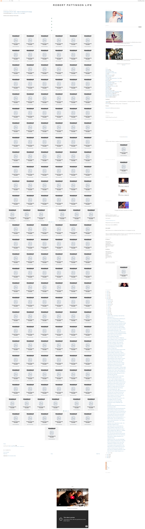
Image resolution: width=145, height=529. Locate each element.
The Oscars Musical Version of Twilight (113, 320)
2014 (108, 294)
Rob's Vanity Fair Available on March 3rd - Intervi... (115, 343)
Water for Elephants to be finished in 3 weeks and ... (116, 395)
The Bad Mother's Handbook (110, 92)
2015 (108, 292)
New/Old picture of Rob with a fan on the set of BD (115, 364)
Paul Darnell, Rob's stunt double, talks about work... (115, 392)
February (109, 314)
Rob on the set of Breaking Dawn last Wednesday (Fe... (116, 318)
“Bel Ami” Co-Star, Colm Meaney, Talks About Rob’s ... (116, 315)
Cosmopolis (107, 79)
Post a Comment (6, 452)
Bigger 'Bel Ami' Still (110, 421)
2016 (108, 291)
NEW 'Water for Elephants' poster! (113, 424)
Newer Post (5, 453)
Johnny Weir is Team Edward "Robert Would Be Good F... (116, 390)
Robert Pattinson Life (72, 5)
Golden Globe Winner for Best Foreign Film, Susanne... (116, 358)
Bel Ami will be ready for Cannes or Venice (114, 377)
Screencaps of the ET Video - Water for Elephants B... (116, 370)
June (108, 308)
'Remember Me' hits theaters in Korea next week (115, 393)
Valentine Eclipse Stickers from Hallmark (114, 396)
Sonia (107, 469)
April (108, 311)
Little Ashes (107, 88)
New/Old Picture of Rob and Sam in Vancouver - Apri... (116, 383)
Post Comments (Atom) (12, 455)
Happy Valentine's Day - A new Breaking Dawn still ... (116, 384)
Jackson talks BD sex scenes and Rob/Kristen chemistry (116, 333)
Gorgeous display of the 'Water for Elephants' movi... (116, 380)
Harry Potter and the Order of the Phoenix (112, 91)
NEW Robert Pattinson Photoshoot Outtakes (114, 431)
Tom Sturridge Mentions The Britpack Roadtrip (115, 346)
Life (106, 73)
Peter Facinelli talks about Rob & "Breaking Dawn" (115, 326)
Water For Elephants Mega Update (113, 336)
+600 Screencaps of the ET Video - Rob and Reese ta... (116, 371)
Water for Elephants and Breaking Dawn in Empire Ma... (116, 440)
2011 (108, 298)
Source (4, 443)
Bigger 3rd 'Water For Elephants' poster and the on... (116, 409)
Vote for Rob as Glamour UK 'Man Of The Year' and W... (116, 412)
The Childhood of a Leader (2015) (111, 72)
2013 (108, 295)
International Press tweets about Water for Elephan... (116, 362)
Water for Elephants (109, 82)
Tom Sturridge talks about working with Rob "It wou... (116, 445)
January (109, 452)
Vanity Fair (107, 97)
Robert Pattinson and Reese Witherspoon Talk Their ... (116, 373)
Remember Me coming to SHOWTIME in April (114, 402)
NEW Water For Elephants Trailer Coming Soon (115, 342)
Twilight (107, 87)
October (109, 302)
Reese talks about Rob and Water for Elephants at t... (116, 321)
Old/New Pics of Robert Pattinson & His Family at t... (116, 386)
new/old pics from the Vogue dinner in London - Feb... (116, 423)
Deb (106, 463)
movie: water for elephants (14, 446)
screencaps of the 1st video (17, 13)
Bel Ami (107, 80)
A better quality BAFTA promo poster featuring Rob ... (116, 414)
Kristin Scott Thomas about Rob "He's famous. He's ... (116, 398)
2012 (108, 297)
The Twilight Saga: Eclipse (110, 83)
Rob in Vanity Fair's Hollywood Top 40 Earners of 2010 (116, 449)
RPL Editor (107, 467)
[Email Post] (16, 445)
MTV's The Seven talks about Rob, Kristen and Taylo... (116, 433)
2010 (108, 454)
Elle (106, 465)
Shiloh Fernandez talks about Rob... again (114, 330)
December (109, 299)
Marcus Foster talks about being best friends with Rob (116, 349)
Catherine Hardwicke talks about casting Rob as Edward (116, 323)
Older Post (98, 453)
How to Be (107, 89)
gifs (24, 13)
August (109, 305)
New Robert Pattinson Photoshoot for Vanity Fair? (115, 415)
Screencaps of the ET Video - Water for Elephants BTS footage (17, 11)
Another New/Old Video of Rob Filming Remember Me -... (116, 408)
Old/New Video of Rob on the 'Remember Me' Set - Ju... (116, 417)
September (109, 304)
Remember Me (108, 108)
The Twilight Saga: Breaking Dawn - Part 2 (112, 78)
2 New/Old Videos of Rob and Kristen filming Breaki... (116, 355)
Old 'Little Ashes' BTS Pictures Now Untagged (115, 345)
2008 (108, 457)
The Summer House (109, 90)
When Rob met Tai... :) (111, 317)
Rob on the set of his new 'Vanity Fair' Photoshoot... (115, 340)
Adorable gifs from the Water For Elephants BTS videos (116, 368)
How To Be (107, 103)
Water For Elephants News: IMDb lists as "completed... (116, 430)
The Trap (107, 69)
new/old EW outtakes (110, 437)
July (108, 307)
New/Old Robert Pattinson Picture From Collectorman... (116, 434)
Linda (107, 466)
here (12, 13)
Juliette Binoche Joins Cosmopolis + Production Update (116, 367)
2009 (108, 456)
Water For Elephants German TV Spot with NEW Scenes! (116, 339)
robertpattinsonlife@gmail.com (110, 220)
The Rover (107, 77)
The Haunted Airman (109, 93)
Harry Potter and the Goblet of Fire (111, 94)
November (109, 301)
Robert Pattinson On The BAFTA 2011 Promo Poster (116, 446)
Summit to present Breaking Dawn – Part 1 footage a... (116, 420)
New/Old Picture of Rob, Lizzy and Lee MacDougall (115, 439)
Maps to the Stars (108, 76)
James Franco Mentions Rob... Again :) (113, 389)
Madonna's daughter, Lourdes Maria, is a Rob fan (115, 352)
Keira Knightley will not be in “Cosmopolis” (114, 399)
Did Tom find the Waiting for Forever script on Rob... (116, 442)
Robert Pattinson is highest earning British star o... (115, 436)
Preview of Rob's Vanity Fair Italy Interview (114, 334)
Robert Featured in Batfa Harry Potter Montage (115, 387)
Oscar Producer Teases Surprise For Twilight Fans (115, 337)
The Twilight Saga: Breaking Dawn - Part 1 (112, 81)
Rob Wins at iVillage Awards (112, 348)
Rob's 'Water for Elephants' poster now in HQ (114, 361)
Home (52, 453)
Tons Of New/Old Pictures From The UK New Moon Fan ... (117, 411)
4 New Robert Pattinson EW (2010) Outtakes (114, 365)
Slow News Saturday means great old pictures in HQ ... (116, 324)
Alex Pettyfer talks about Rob (112, 374)
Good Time (107, 70)
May (108, 310)
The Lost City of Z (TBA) (110, 71)
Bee (106, 462)
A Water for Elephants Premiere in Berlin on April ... (115, 359)
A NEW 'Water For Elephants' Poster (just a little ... (115, 443)
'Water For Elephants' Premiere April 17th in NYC (115, 427)
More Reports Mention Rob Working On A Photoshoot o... (116, 405)
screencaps (22, 446)
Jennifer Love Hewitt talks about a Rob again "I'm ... (115, 448)
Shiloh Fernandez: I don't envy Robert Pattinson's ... (116, 418)
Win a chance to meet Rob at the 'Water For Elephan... (116, 327)
